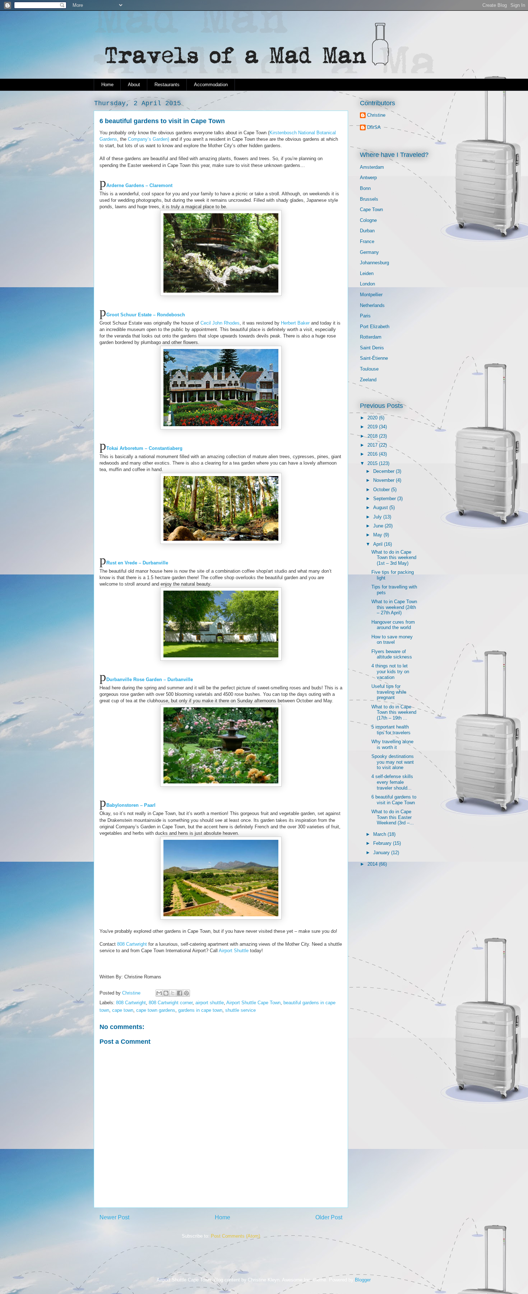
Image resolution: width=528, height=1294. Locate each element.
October (382, 489)
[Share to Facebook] (179, 993)
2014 (373, 864)
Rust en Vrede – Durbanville (137, 562)
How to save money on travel (392, 639)
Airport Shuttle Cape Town (253, 1002)
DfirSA (374, 127)
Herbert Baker (294, 323)
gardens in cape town (200, 1010)
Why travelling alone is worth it (392, 744)
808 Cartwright (132, 944)
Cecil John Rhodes (220, 323)
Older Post (328, 1217)
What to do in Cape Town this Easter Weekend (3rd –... (392, 817)
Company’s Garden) (148, 139)
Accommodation (211, 84)
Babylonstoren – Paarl (131, 805)
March (380, 834)
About (134, 84)
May (378, 534)
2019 (373, 426)
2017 (373, 445)
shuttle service (240, 1010)
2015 (373, 463)
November (384, 480)
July (378, 517)
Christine (376, 115)
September (385, 498)
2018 (373, 436)
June (379, 526)
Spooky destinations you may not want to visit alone (392, 762)
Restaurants (167, 84)
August (381, 507)
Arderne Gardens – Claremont (139, 185)
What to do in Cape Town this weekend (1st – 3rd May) (393, 557)
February (383, 843)
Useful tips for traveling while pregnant (388, 692)
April (378, 544)
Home (107, 84)
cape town (122, 1010)
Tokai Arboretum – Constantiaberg (144, 448)
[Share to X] (172, 993)
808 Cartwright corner (171, 1002)
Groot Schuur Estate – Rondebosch (145, 314)
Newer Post (114, 1217)
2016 (373, 454)
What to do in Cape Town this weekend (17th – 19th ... (393, 712)
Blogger (362, 1280)
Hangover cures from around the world (393, 624)
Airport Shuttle (233, 950)
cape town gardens (155, 1010)
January (382, 852)
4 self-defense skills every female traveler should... (392, 782)
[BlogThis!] (166, 993)
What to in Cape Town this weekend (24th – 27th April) (394, 607)
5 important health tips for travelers (391, 729)
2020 (373, 417)
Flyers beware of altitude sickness (391, 654)
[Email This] (159, 993)
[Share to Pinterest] (186, 993)
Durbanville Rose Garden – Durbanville (149, 679)
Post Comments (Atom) (235, 1236)
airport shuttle (209, 1002)
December (384, 471)
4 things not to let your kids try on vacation (390, 671)
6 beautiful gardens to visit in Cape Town (393, 799)
